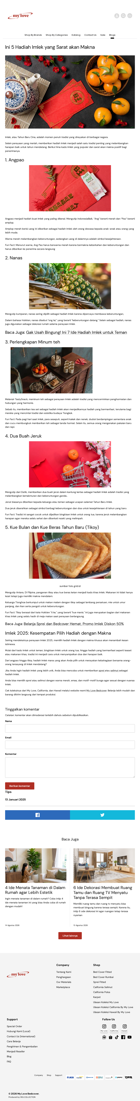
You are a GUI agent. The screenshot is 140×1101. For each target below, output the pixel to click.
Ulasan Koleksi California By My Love (113, 1007)
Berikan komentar (19, 785)
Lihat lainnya (70, 935)
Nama (8, 721)
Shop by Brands (33, 35)
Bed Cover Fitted (102, 971)
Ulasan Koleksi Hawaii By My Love (111, 1012)
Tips (8, 792)
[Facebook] (123, 1037)
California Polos (101, 992)
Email (8, 737)
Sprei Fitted (99, 982)
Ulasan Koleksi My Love (106, 1002)
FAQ (9, 1061)
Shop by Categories (57, 35)
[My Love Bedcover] (20, 15)
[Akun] (116, 15)
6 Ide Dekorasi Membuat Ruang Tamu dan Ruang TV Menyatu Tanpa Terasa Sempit (102, 892)
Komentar (11, 753)
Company (38, 1075)
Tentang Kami (63, 971)
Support (58, 1075)
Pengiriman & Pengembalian (22, 1046)
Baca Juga (70, 839)
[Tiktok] (117, 1037)
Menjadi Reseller (16, 1051)
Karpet (97, 997)
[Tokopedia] (104, 1037)
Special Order (14, 1026)
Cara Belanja (14, 1041)
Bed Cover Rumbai (103, 977)
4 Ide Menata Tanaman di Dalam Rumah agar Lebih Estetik (35, 890)
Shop (49, 1075)
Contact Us (90, 35)
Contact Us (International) (21, 1036)
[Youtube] (129, 1037)
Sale (102, 35)
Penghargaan (63, 977)
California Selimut (102, 987)
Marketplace (63, 987)
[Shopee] (111, 1037)
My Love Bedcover (96, 690)
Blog (9, 1056)
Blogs (112, 35)
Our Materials (63, 982)
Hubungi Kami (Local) (18, 1031)
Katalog (76, 35)
